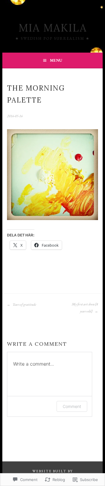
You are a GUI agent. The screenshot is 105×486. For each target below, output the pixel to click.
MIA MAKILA (52, 27)
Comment (72, 406)
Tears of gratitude (24, 304)
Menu (56, 60)
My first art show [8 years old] (85, 308)
